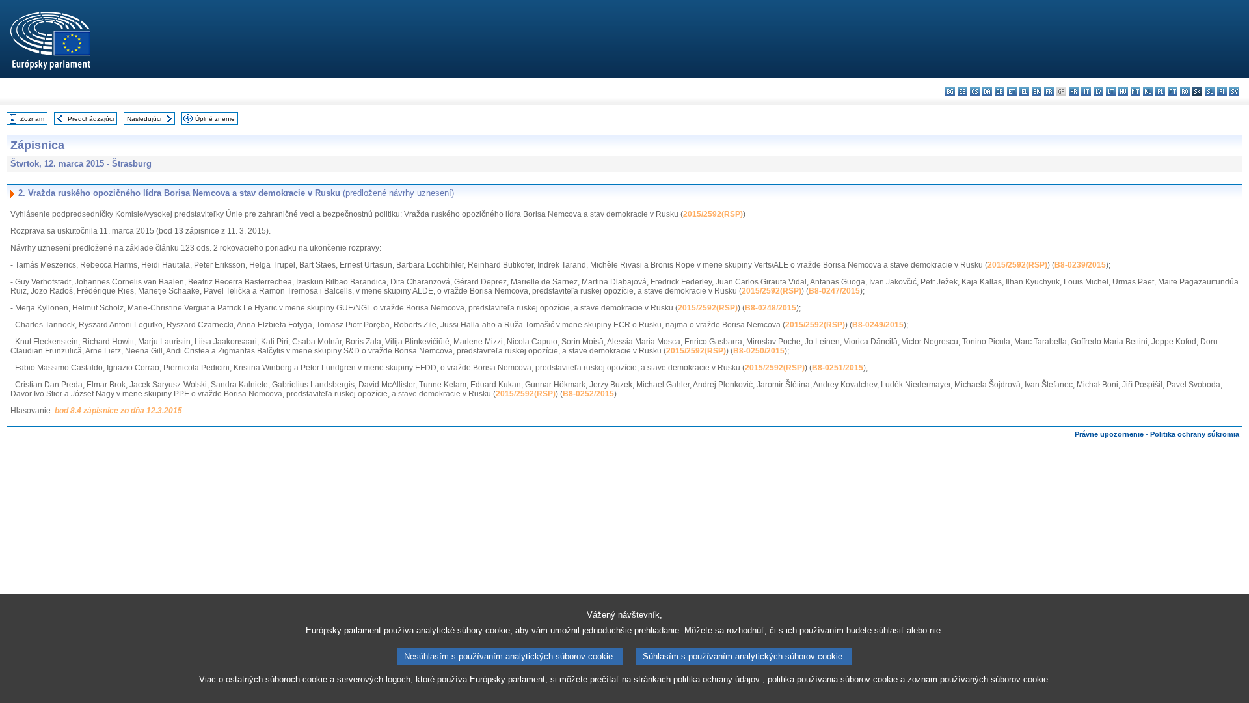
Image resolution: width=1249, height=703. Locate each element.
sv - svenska (1234, 91)
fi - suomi (1222, 91)
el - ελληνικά (1024, 91)
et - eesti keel (1012, 91)
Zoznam (32, 118)
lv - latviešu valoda (1098, 91)
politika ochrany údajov (716, 679)
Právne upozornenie (1109, 434)
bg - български (950, 91)
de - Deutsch (999, 91)
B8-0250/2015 (759, 350)
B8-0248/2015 (770, 307)
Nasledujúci (144, 118)
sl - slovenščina (1210, 91)
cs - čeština (975, 91)
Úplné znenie (215, 118)
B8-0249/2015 (878, 324)
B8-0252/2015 (588, 393)
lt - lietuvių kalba (1111, 91)
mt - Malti (1135, 91)
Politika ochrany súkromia (1194, 434)
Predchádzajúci (91, 118)
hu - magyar (1123, 91)
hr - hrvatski (1074, 91)
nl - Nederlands (1148, 91)
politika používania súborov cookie (833, 679)
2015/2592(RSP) (713, 214)
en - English (1036, 91)
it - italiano (1086, 91)
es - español (962, 91)
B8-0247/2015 (834, 291)
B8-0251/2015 (837, 367)
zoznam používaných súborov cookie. (979, 679)
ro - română (1185, 91)
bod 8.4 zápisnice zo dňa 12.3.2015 (118, 410)
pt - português (1172, 91)
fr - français (1049, 91)
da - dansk (987, 91)
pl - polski (1160, 91)
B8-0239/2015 (1080, 264)
